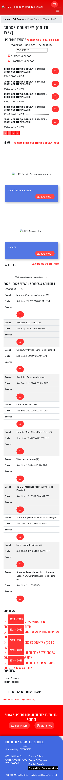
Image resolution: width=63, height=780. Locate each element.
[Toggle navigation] (57, 10)
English (32, 764)
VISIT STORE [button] (46, 725)
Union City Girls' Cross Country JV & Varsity (29, 665)
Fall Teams (18, 19)
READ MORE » (46, 196)
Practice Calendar (22, 61)
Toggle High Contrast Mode (43, 768)
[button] (54, 4)
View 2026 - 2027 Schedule (44, 40)
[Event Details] (55, 71)
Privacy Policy (35, 756)
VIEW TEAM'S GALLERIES (47, 264)
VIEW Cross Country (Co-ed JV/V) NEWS (37, 142)
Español (41, 764)
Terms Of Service (37, 760)
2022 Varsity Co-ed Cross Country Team (27, 624)
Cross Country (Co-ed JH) (20, 699)
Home (7, 19)
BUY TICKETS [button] (21, 725)
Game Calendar (21, 56)
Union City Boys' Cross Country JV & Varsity (29, 655)
